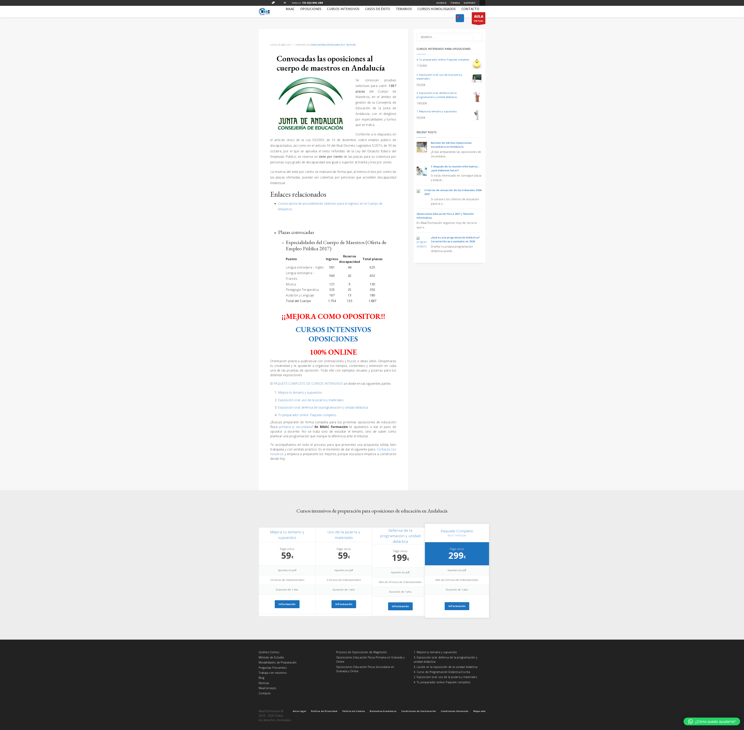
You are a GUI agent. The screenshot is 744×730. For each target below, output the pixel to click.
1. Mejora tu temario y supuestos (435, 652)
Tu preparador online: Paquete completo (307, 415)
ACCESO (441, 3)
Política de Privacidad (324, 711)
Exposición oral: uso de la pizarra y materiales (311, 400)
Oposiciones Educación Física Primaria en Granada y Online (370, 659)
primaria (285, 427)
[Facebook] (261, 3)
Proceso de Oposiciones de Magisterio (361, 652)
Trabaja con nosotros (273, 673)
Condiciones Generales (454, 711)
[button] (712, 721)
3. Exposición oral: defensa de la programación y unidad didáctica (445, 659)
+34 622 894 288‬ (312, 2)
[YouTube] (279, 3)
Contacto (265, 693)
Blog (261, 678)
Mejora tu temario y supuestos (300, 392)
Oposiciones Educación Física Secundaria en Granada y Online (365, 669)
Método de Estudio (271, 657)
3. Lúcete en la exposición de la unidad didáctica (446, 667)
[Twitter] (267, 3)
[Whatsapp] (273, 3)
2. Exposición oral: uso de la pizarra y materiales (445, 677)
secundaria (304, 427)
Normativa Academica (383, 711)
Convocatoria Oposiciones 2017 (327, 44)
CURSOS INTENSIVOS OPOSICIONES (333, 334)
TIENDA (455, 3)
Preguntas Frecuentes (273, 667)
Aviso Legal (299, 711)
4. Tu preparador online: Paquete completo (442, 682)
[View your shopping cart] (460, 18)
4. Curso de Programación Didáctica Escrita (442, 672)
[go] (477, 37)
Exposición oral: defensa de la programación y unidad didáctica (323, 407)
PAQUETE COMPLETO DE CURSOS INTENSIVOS (308, 383)
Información (287, 604)
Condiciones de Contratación (418, 711)
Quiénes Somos (269, 652)
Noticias (351, 44)
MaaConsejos (267, 688)
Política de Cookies (353, 711)
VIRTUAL (478, 18)
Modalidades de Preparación (278, 662)
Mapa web (479, 711)
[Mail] (285, 3)
